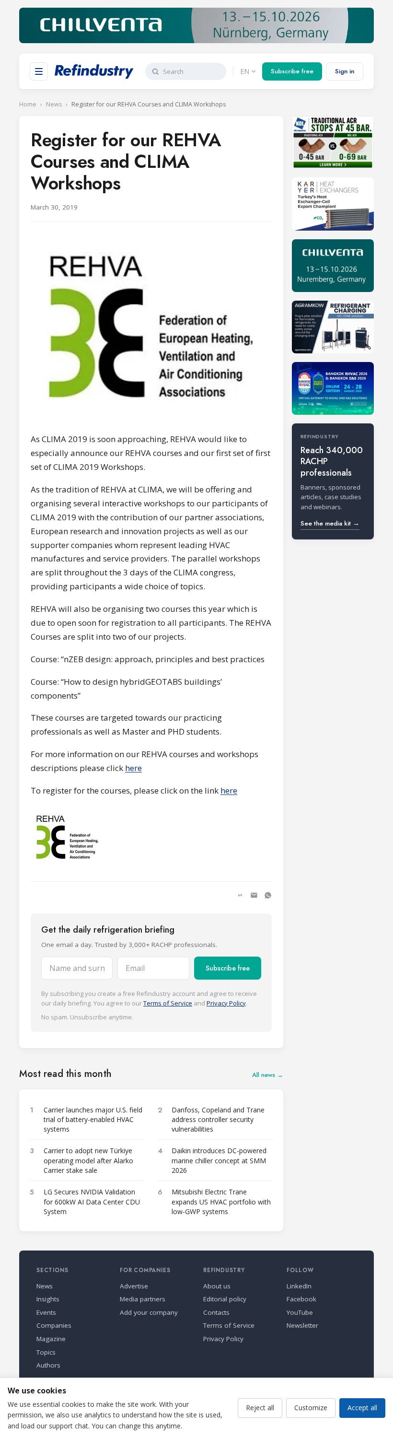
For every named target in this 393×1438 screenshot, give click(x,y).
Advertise (134, 1286)
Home (27, 104)
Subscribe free (292, 71)
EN (244, 71)
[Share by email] (254, 895)
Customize (310, 1407)
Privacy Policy (226, 1003)
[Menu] (39, 71)
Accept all (362, 1407)
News (54, 104)
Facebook (301, 1299)
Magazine (51, 1338)
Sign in (344, 71)
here (133, 767)
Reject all (260, 1407)
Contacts (216, 1312)
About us (217, 1286)
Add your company (149, 1312)
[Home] (94, 71)
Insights (47, 1299)
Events (46, 1312)
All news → (267, 1074)
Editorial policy (224, 1299)
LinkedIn (299, 1286)
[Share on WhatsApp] (268, 895)
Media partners (142, 1299)
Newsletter (302, 1325)
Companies (53, 1325)
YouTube (300, 1312)
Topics (46, 1352)
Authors (48, 1365)
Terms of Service (167, 1003)
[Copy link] (240, 895)
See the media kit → (330, 523)
